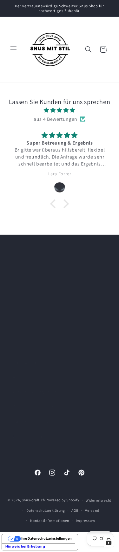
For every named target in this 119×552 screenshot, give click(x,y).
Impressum (24, 362)
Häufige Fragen (28, 451)
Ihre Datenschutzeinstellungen (46, 538)
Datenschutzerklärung (36, 421)
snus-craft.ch (33, 499)
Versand (92, 510)
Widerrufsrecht (98, 500)
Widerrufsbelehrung (33, 406)
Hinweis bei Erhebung (25, 546)
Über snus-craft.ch (32, 436)
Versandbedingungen (35, 392)
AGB (17, 377)
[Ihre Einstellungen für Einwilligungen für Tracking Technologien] (108, 541)
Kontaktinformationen (49, 520)
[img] (59, 110)
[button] (13, 49)
